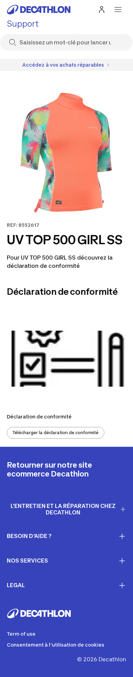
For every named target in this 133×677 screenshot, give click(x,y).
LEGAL (16, 585)
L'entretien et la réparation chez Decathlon (63, 509)
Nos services (27, 560)
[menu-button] (118, 9)
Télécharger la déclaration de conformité (56, 432)
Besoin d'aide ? (29, 536)
